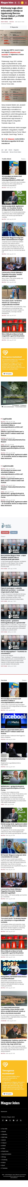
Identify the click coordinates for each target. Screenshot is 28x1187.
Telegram (10, 139)
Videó (3, 1148)
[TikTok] (17, 1120)
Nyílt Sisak (4, 1137)
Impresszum (4, 1111)
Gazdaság (4, 1159)
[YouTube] (6, 1120)
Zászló (10, 150)
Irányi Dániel (4, 21)
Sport (3, 1165)
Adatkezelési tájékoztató (19, 1176)
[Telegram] (13, 1120)
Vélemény (4, 1134)
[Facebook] (3, 1120)
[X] (10, 1120)
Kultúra (4, 1162)
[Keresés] (18, 2)
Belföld (11, 21)
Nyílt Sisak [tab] (5, 532)
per (2, 150)
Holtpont (4, 1142)
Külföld (4, 1145)
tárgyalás (16, 150)
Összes (23, 159)
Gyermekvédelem (6, 1154)
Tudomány (4, 1168)
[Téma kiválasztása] (15, 2)
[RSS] (20, 1120)
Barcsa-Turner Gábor (15, 152)
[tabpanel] (14, 604)
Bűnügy (4, 1157)
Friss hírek (4, 1128)
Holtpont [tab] (13, 532)
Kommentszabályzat (8, 1176)
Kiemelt (4, 1131)
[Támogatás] (22, 2)
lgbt (6, 150)
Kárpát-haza (5, 1151)
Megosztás (15, 27)
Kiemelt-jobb (5, 152)
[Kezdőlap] (7, 3)
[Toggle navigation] (25, 2)
